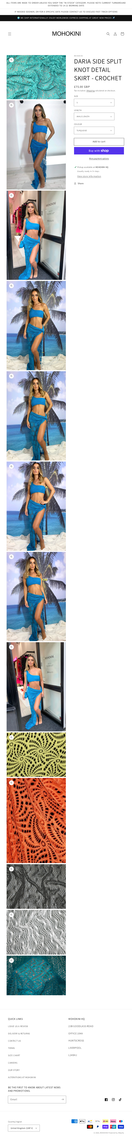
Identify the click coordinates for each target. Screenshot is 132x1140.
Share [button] (81, 183)
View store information (89, 176)
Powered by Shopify (116, 1133)
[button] (9, 33)
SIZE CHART (14, 1055)
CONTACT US (14, 1040)
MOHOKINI (104, 1133)
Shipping (90, 90)
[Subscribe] (62, 1099)
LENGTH (77, 110)
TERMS (11, 1048)
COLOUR (78, 124)
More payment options (99, 158)
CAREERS (12, 1062)
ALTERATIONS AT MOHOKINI (22, 1077)
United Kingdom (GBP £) (22, 1128)
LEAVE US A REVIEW (18, 1026)
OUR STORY (14, 1070)
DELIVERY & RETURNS (19, 1033)
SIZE (76, 96)
